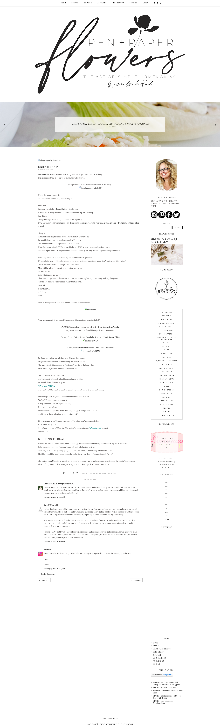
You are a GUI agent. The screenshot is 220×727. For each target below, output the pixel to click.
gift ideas (167, 364)
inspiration (114, 473)
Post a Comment (47, 574)
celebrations (167, 354)
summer (167, 412)
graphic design (167, 368)
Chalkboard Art (166, 323)
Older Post (136, 580)
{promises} (101, 473)
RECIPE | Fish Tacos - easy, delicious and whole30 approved (110, 123)
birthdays (167, 346)
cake (166, 350)
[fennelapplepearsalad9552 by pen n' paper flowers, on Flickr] (90, 188)
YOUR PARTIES (159, 658)
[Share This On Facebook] (69, 473)
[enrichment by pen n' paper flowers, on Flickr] (90, 309)
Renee (46, 549)
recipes (166, 408)
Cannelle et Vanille (111, 326)
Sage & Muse (49, 505)
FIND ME (133, 3)
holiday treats (167, 379)
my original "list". (71, 414)
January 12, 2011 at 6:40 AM (54, 497)
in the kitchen (166, 390)
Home (63, 3)
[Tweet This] (72, 473)
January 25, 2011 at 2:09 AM (54, 568)
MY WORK (88, 3)
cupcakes (166, 357)
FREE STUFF (118, 3)
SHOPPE (74, 3)
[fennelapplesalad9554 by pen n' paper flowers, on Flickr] (90, 351)
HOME (156, 643)
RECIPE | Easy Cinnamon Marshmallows (163, 702)
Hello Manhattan (125, 724)
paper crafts (166, 401)
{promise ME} (93, 473)
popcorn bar (166, 404)
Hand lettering (167, 334)
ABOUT (145, 3)
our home (167, 397)
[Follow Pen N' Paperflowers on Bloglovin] (162, 676)
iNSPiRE (166, 386)
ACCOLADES (102, 3)
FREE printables (167, 330)
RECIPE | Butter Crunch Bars (164, 687)
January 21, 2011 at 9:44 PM (54, 541)
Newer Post (44, 580)
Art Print (166, 316)
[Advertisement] (167, 581)
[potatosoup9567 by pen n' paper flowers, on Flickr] (90, 340)
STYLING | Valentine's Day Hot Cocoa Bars (168, 691)
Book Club (166, 319)
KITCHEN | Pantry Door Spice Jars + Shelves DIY (165, 240)
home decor (166, 383)
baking (166, 343)
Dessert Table (166, 327)
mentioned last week (47, 174)
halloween (167, 372)
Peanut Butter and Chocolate (166, 338)
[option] (110, 124)
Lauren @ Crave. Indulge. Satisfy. (57, 483)
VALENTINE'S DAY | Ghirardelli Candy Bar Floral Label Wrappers (166, 683)
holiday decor (166, 375)
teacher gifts (167, 415)
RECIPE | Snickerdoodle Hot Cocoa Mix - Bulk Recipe (167, 697)
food (107, 473)
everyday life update (166, 361)
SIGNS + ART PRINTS (162, 649)
